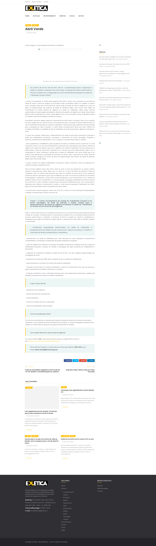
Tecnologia (66, 516)
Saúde (65, 514)
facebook (68, 360)
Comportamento (68, 492)
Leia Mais (29, 430)
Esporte (65, 500)
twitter (76, 360)
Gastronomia (67, 503)
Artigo (81, 16)
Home (27, 16)
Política (35, 25)
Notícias (36, 16)
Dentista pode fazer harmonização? (110, 81)
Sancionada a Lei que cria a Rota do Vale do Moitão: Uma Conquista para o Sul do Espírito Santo (41, 441)
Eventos (62, 16)
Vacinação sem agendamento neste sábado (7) (77, 391)
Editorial (27, 2)
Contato (46, 2)
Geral (28, 25)
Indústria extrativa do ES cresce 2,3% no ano (77, 439)
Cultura (65, 495)
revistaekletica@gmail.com (38, 511)
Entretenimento (50, 16)
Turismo (65, 519)
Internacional (67, 508)
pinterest (91, 360)
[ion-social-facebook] (126, 1)
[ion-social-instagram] (129, 1)
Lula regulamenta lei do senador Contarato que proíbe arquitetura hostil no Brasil (41, 412)
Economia (65, 436)
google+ (83, 360)
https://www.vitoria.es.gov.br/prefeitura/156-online (44, 341)
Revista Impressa (36, 2)
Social (72, 16)
